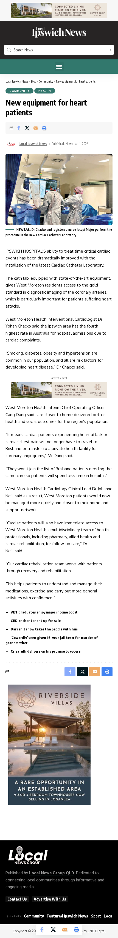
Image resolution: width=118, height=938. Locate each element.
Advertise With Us (50, 899)
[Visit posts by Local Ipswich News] (11, 144)
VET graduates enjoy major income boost (44, 612)
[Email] (36, 128)
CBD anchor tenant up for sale (36, 620)
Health (44, 90)
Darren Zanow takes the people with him (44, 629)
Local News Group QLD (51, 872)
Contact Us (17, 899)
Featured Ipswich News (67, 916)
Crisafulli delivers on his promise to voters (45, 651)
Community (19, 90)
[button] (59, 66)
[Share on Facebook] (19, 128)
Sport (96, 916)
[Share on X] (27, 128)
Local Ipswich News (33, 144)
